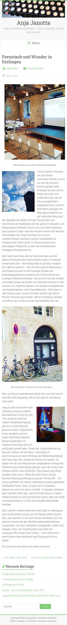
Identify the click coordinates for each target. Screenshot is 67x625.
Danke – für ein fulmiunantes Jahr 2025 (23, 590)
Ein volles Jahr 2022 (14, 557)
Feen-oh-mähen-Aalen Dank (48, 557)
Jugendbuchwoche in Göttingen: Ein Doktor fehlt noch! (31, 595)
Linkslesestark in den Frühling (17, 579)
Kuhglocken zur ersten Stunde (18, 573)
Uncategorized (35, 68)
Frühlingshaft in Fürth (13, 584)
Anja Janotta (33, 22)
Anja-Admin (12, 68)
